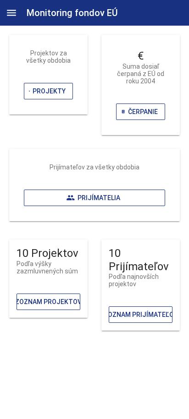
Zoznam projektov (48, 301)
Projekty (49, 91)
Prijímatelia (99, 197)
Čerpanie (143, 111)
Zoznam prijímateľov (140, 314)
